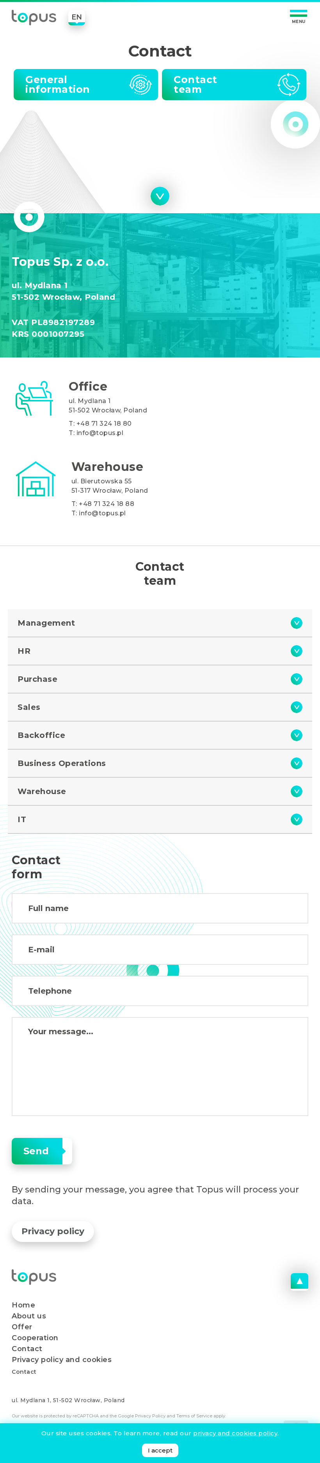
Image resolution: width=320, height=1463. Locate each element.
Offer (22, 1326)
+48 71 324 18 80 (104, 423)
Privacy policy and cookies (62, 1359)
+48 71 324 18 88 (106, 504)
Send (36, 1151)
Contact (27, 1348)
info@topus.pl (100, 433)
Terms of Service (194, 1416)
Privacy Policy (150, 1416)
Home (23, 1305)
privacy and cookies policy (235, 1433)
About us (29, 1316)
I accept (160, 1450)
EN (76, 17)
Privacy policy (52, 1231)
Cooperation (35, 1337)
